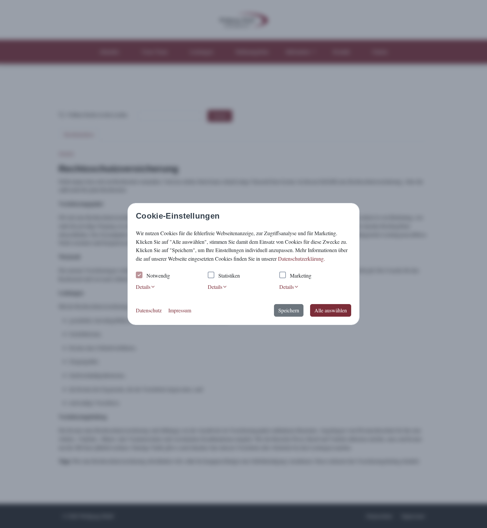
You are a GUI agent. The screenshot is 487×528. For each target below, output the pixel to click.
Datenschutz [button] (149, 310)
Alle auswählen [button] (330, 310)
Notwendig (158, 275)
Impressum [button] (179, 310)
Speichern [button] (288, 310)
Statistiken (229, 275)
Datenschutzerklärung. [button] (301, 258)
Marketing (300, 275)
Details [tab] (143, 286)
